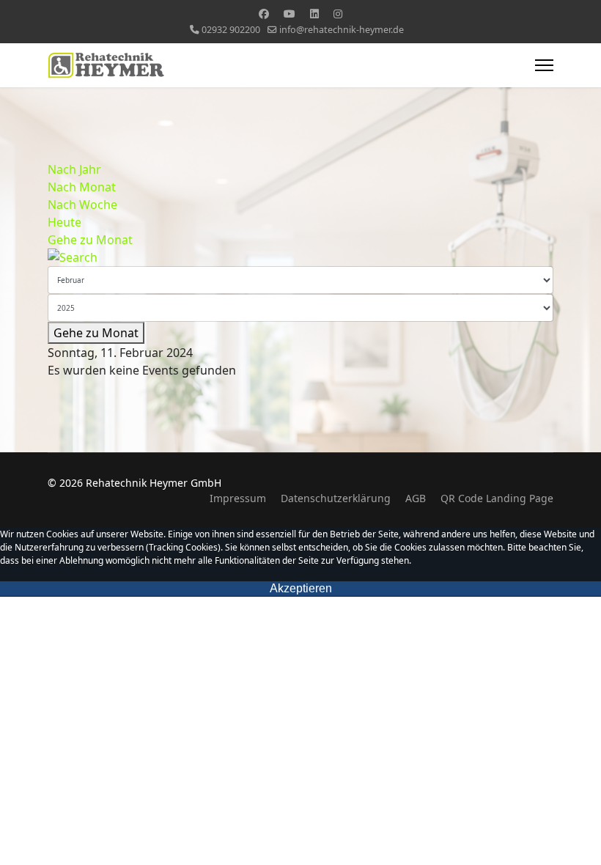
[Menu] (544, 65)
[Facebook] (264, 14)
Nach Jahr (74, 169)
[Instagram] (337, 14)
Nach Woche (82, 204)
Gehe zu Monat (90, 240)
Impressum (238, 498)
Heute (64, 222)
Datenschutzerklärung (336, 498)
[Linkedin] (314, 14)
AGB (415, 498)
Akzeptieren (301, 588)
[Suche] (300, 257)
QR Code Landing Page (496, 498)
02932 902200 (231, 29)
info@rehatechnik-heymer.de (341, 29)
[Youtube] (289, 14)
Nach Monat (82, 187)
